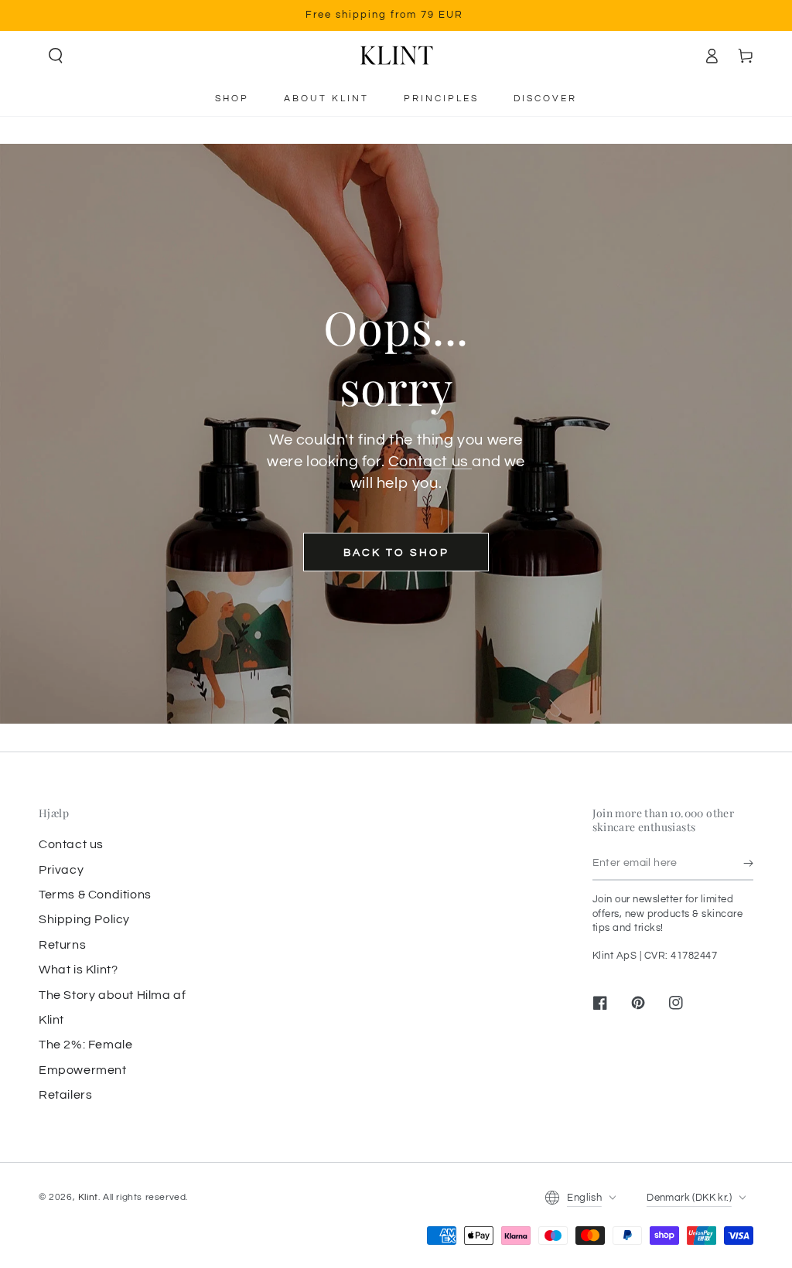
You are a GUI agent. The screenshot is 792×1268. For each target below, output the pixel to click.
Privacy (61, 870)
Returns (62, 945)
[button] (56, 56)
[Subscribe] (748, 863)
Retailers (65, 1095)
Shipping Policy (84, 919)
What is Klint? (78, 969)
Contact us (430, 461)
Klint (88, 1197)
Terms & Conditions (95, 894)
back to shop (396, 552)
